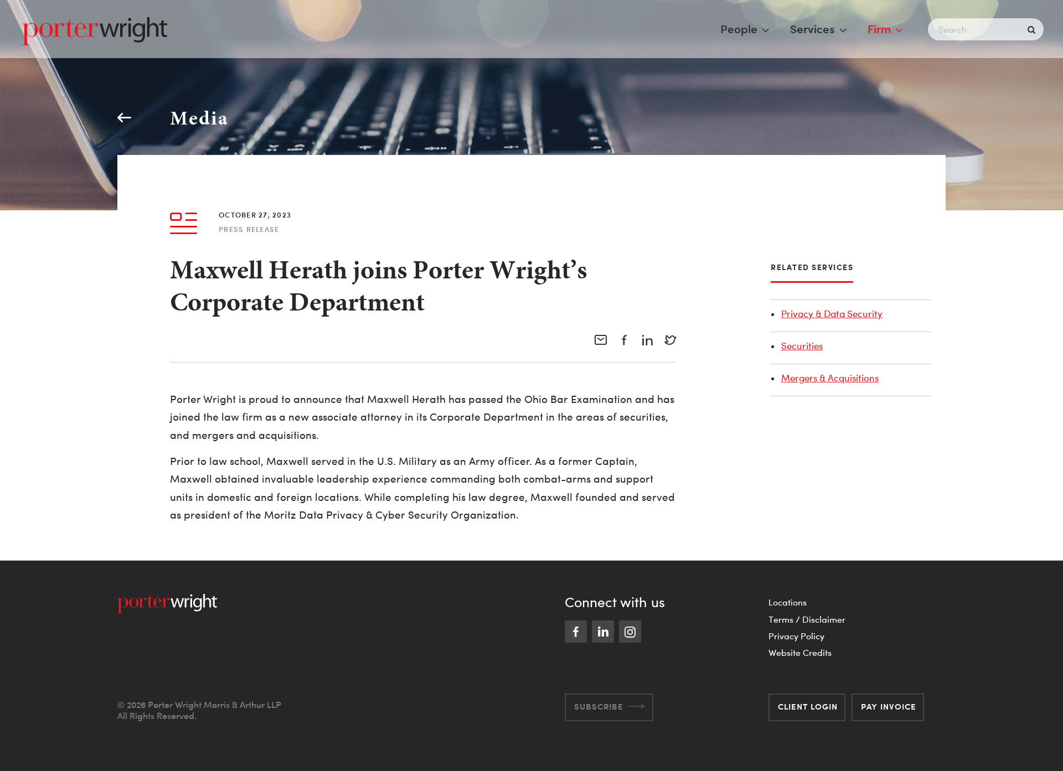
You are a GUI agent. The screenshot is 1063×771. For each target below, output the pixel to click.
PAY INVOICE (888, 706)
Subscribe (598, 706)
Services (812, 29)
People (738, 29)
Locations (787, 602)
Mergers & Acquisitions (830, 378)
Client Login (808, 706)
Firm (879, 29)
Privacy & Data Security (832, 313)
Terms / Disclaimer (806, 619)
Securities (802, 345)
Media (199, 118)
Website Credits (800, 652)
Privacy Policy (796, 635)
